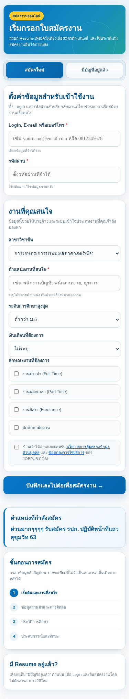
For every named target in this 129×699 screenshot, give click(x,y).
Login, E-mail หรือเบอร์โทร (38, 125)
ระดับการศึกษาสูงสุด (28, 306)
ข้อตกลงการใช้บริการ (66, 452)
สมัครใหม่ (34, 69)
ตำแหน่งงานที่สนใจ (29, 269)
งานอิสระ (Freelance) (41, 409)
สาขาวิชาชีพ (21, 239)
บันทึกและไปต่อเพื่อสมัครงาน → (64, 485)
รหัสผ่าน (18, 161)
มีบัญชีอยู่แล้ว (95, 69)
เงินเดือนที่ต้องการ (26, 335)
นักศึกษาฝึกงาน (36, 427)
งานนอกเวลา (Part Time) (44, 391)
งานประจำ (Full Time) (42, 373)
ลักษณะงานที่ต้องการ (29, 360)
